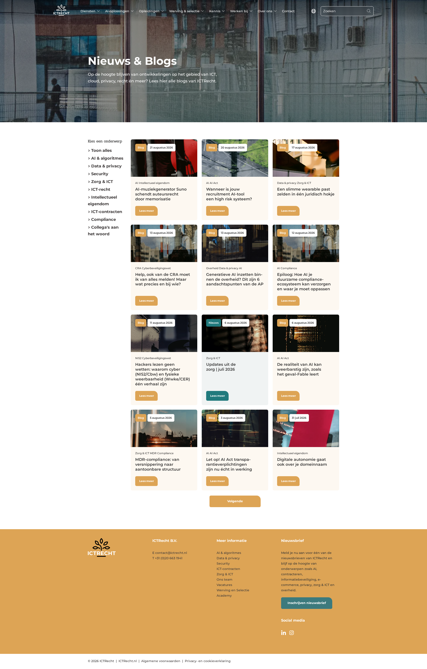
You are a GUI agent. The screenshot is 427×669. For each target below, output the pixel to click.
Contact (288, 11)
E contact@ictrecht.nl (169, 553)
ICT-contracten (228, 569)
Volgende (235, 501)
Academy (224, 596)
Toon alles (101, 150)
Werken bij (239, 11)
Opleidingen (149, 11)
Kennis (214, 11)
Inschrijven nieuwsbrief (307, 603)
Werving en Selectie (233, 590)
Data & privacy (106, 166)
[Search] (368, 11)
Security (99, 173)
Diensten (88, 11)
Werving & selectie (184, 11)
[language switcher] (313, 11)
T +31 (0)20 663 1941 (167, 558)
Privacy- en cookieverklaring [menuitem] (208, 661)
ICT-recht (100, 189)
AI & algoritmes (107, 158)
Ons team (224, 579)
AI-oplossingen (117, 11)
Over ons (265, 11)
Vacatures (224, 585)
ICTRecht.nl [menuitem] (128, 661)
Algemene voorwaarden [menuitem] (160, 661)
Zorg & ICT (102, 181)
